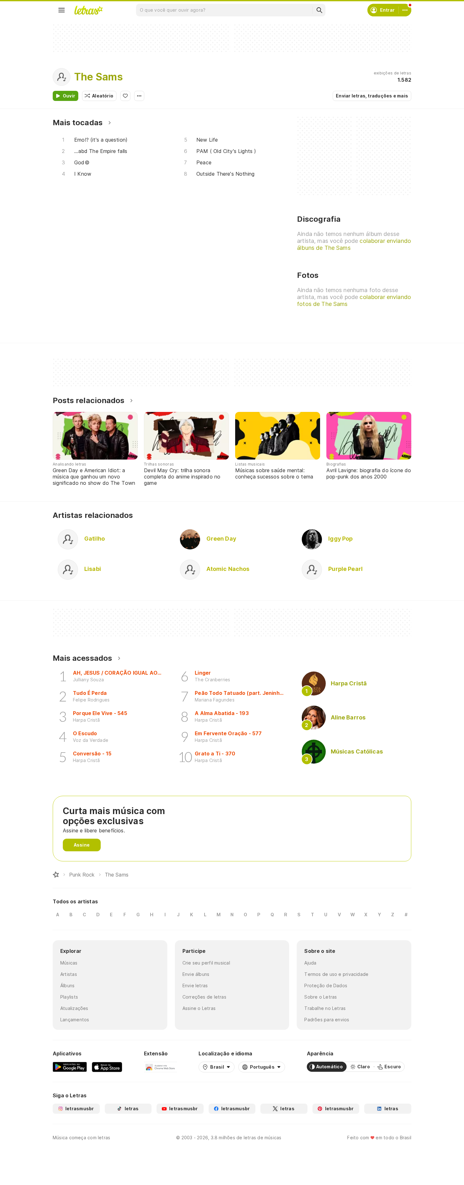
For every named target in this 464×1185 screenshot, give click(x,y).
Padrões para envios (326, 1019)
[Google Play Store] (70, 1067)
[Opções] (139, 96)
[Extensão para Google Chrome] (160, 1067)
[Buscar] (319, 10)
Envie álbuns (196, 974)
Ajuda (310, 962)
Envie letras (195, 985)
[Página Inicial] (56, 874)
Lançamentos (74, 1019)
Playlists (69, 997)
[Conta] (405, 10)
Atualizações (74, 1008)
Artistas (68, 974)
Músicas (69, 962)
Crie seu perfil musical (206, 962)
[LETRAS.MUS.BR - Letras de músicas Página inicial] (88, 10)
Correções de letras (204, 997)
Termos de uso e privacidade (336, 974)
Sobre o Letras (320, 997)
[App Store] (107, 1067)
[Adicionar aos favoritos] (125, 96)
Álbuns (67, 985)
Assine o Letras (199, 1008)
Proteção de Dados (325, 985)
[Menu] (61, 10)
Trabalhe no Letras (325, 1008)
